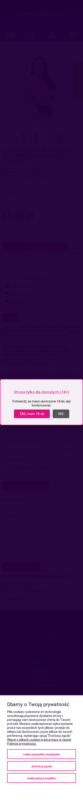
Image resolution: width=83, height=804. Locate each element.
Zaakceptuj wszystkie (41, 778)
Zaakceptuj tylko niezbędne (41, 754)
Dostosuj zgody (41, 766)
